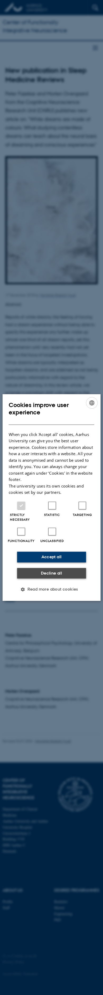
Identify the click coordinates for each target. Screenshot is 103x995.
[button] (51, 589)
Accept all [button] (51, 556)
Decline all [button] (51, 573)
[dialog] (52, 497)
